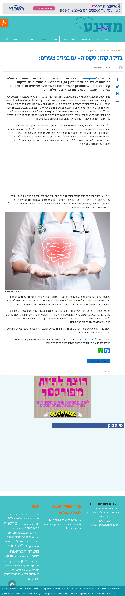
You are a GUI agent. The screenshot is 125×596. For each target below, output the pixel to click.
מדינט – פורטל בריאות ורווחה (34, 588)
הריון (28, 541)
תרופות (30, 578)
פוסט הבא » (10, 371)
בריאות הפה (32, 528)
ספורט (31, 561)
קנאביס (21, 565)
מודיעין (49, 588)
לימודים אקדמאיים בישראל (37, 593)
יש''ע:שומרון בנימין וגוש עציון (85, 593)
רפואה (28, 570)
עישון (12, 561)
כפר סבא (11, 593)
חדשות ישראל (21, 593)
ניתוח (35, 556)
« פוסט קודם (105, 371)
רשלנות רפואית (28, 574)
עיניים (18, 561)
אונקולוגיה (17, 514)
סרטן (24, 561)
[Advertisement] (57, 171)
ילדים (15, 541)
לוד (50, 593)
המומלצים (110, 50)
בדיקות (106, 361)
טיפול (22, 541)
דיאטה (13, 528)
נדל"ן (4, 593)
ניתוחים (27, 556)
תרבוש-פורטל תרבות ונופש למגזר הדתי (95, 588)
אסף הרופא (34, 518)
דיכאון (8, 528)
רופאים (35, 569)
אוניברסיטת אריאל (30, 514)
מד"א (23, 545)
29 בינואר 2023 (99, 68)
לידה (37, 547)
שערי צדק (11, 574)
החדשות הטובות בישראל (12, 588)
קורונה (30, 565)
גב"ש (99, 593)
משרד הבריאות (24, 551)
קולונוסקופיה (92, 78)
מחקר (12, 545)
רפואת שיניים (18, 569)
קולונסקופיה (94, 361)
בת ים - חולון (106, 593)
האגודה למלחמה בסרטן (28, 532)
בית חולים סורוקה (24, 524)
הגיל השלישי (27, 537)
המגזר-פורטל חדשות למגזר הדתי (65, 588)
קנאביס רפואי (11, 565)
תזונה (37, 579)
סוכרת (19, 556)
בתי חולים (20, 528)
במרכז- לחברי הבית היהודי (63, 593)
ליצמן (32, 546)
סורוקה (9, 556)
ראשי (120, 50)
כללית (8, 541)
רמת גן (114, 593)
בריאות (10, 523)
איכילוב (9, 514)
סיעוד (36, 561)
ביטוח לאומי (21, 518)
